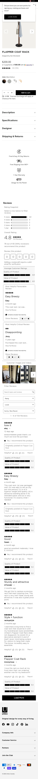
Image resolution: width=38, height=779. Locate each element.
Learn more (12, 17)
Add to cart (25, 93)
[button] (19, 65)
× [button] (33, 4)
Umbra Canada (10, 774)
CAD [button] (33, 1)
